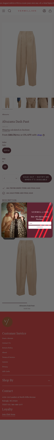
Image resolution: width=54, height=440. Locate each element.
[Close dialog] (50, 204)
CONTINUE (40, 227)
